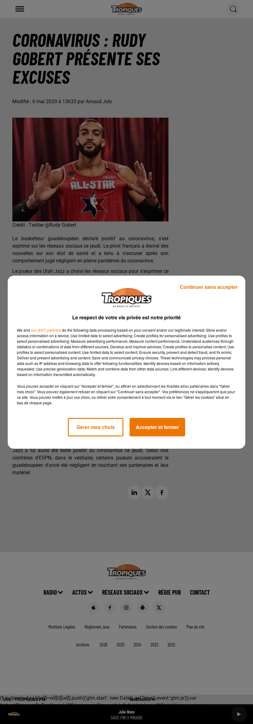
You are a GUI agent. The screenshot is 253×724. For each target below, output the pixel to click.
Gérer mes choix (96, 427)
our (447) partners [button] (46, 330)
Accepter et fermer (157, 427)
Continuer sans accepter (209, 286)
